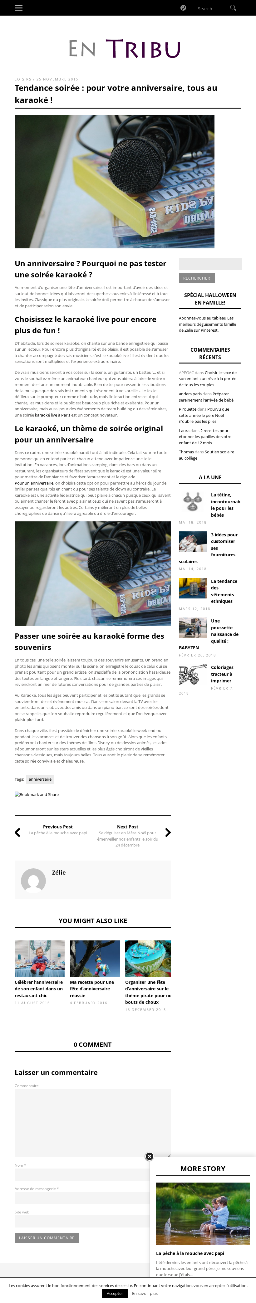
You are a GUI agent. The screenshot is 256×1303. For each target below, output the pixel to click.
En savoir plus (145, 1293)
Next (180, 958)
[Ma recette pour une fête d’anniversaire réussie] (95, 958)
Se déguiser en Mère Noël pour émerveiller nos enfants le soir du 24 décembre (127, 839)
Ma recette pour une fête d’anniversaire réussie (92, 988)
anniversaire (40, 779)
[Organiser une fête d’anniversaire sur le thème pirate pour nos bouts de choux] (150, 958)
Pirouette (187, 409)
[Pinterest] (183, 8)
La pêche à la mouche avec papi (58, 833)
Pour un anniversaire (34, 483)
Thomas (186, 452)
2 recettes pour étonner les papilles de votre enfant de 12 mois (205, 437)
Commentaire (27, 1085)
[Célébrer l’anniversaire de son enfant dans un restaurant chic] (40, 958)
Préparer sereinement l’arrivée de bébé (206, 397)
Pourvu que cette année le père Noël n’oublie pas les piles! (204, 415)
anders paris (190, 394)
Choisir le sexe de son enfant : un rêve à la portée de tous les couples (208, 379)
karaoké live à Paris (52, 415)
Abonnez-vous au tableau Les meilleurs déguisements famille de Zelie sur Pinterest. (207, 324)
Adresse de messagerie (37, 1188)
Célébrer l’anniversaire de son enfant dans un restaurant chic (39, 988)
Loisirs (23, 79)
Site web (22, 1212)
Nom (20, 1165)
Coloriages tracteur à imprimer (222, 674)
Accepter (115, 1293)
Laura (184, 430)
